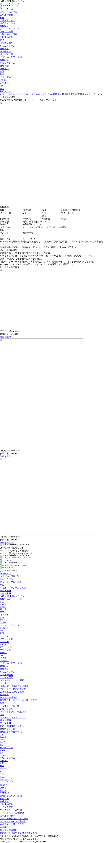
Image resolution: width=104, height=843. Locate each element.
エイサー (4, 641)
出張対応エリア (7, 20)
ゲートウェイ (6, 650)
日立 (2, 633)
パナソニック (6, 639)
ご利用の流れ (6, 15)
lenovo (3, 623)
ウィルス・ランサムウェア (13, 588)
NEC (2, 602)
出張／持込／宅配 (8, 12)
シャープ (4, 636)
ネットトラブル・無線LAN (13, 582)
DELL (3, 607)
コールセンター (7, 683)
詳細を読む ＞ (7, 337)
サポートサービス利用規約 (13, 689)
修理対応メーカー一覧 (11, 599)
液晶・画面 (5, 590)
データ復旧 (5, 593)
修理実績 (4, 26)
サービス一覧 (6, 9)
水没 (2, 585)
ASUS (3, 644)
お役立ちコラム (7, 23)
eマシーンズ (6, 647)
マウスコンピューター (11, 625)
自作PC (3, 652)
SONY (3, 655)
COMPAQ (4, 660)
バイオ (3, 658)
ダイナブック (6, 615)
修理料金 (4, 60)
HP (1, 620)
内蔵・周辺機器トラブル (12, 596)
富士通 (3, 609)
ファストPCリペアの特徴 (12, 680)
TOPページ (5, 51)
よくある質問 (6, 677)
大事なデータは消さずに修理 (14, 686)
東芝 (2, 612)
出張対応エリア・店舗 (11, 57)
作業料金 (4, 666)
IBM (2, 630)
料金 (2, 17)
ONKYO (4, 628)
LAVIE (3, 604)
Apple (2, 618)
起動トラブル (6, 579)
